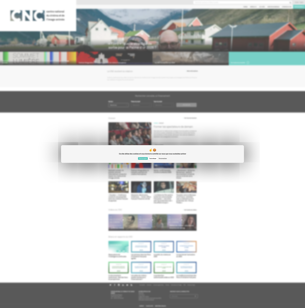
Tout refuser (152, 158)
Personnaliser (163, 158)
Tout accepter (143, 158)
